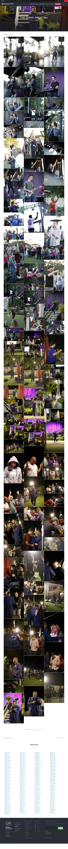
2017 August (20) (52, 782)
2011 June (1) (37, 800)
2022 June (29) (22, 765)
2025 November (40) (38, 756)
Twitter (37, 825)
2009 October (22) (7, 805)
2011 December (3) (38, 801)
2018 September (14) (8, 780)
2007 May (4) (52, 808)
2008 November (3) (38, 807)
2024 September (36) (8, 760)
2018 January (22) (7, 778)
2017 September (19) (8, 783)
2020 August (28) (52, 772)
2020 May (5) (7, 772)
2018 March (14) (37, 778)
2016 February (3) (22, 784)
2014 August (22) (22, 792)
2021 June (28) (22, 769)
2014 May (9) (37, 791)
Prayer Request (28, 823)
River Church (18, 822)
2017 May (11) (7, 782)
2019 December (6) (53, 777)
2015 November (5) (23, 790)
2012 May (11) (7, 798)
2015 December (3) (38, 790)
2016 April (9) (52, 784)
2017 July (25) (37, 782)
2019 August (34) (52, 775)
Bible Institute (18, 824)
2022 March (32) (37, 764)
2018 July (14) (37, 779)
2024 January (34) (7, 757)
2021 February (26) (23, 768)
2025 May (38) (7, 755)
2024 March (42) (37, 757)
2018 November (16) (38, 780)
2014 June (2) (52, 791)
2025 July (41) (37, 755)
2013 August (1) (52, 795)
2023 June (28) (22, 762)
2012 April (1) (52, 797)
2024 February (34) (23, 757)
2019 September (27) (8, 777)
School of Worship (17, 826)
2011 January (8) (37, 799)
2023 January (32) (7, 761)
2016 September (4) (8, 787)
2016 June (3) (22, 786)
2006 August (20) (7, 812)
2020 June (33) (22, 772)
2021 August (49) (52, 769)
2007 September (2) (53, 809)
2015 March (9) (22, 788)
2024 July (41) (37, 759)
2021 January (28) (7, 768)
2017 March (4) (37, 781)
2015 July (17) (22, 789)
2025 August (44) (52, 755)
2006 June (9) (37, 811)
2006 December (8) (8, 814)
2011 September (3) (8, 801)
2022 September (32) (8, 766)
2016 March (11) (37, 784)
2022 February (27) (23, 764)
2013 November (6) (38, 796)
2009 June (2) (52, 803)
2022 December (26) (53, 766)
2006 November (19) (53, 812)
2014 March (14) (22, 791)
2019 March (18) (37, 774)
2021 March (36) (37, 768)
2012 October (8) (52, 798)
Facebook (38, 823)
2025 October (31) (23, 756)
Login (46, 831)
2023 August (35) (52, 762)
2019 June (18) (22, 775)
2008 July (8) (52, 806)
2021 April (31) (52, 768)
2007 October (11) (7, 810)
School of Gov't (18, 828)
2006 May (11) (22, 811)
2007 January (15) (53, 807)
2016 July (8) (37, 786)
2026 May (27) (7, 753)
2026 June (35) (22, 753)
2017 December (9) (53, 783)
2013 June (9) (22, 795)
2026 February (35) (23, 752)
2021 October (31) (23, 770)
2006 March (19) (52, 810)
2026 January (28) (7, 752)
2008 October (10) (23, 807)
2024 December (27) (53, 760)
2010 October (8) (37, 802)
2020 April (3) (52, 771)
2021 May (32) (7, 769)
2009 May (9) (37, 803)
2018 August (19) (52, 779)
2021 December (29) (53, 770)
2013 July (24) (37, 795)
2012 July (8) (22, 798)
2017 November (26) (38, 783)
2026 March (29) (37, 752)
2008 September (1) (8, 807)
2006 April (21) (7, 811)
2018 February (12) (23, 778)
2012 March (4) (37, 797)
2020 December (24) (53, 773)
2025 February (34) (23, 754)
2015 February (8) (7, 788)
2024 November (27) (38, 760)
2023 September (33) (8, 763)
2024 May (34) (7, 759)
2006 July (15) (52, 811)
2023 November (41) (38, 763)
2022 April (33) (52, 764)
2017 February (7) (22, 781)
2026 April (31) (52, 752)
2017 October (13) (23, 783)
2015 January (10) (53, 787)
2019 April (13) (52, 774)
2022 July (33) (37, 765)
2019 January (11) (7, 774)
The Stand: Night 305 (60, 737)
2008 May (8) (22, 806)
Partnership (27, 832)
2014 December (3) (8, 793)
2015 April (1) (37, 788)
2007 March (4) (22, 808)
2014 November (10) (53, 792)
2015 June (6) (7, 789)
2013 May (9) (7, 795)
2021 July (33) (37, 769)
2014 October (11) (38, 792)
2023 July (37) (37, 762)
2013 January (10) (22, 793)
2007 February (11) (8, 808)
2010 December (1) (53, 802)
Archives (26, 836)
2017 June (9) (22, 782)
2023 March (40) (37, 761)
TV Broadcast (27, 834)
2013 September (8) (8, 796)
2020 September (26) (8, 773)
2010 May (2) (52, 801)
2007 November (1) (23, 810)
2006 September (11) (23, 812)
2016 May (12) (7, 786)
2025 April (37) (52, 754)
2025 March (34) (37, 754)
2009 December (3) (38, 805)
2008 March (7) (7, 806)
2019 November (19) (38, 777)
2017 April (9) (52, 781)
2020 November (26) (38, 773)
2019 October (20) (23, 777)
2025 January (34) (7, 754)
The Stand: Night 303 (7, 737)
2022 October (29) (23, 766)
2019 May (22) (7, 775)
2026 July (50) (37, 753)
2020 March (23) (37, 771)
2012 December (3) (23, 799)
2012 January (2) (7, 797)
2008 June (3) (37, 806)
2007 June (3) (7, 809)
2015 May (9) (52, 788)
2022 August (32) (52, 765)
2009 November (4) (23, 805)
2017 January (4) (7, 781)
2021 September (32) (8, 770)
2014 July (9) (6, 792)
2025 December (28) (53, 756)
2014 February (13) (8, 791)
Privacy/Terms (7, 834)
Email (10, 836)
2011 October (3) (22, 801)
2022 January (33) (7, 764)
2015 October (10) (7, 790)
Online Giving (27, 828)
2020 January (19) (7, 771)
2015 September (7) (53, 789)
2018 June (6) (22, 779)
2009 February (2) (22, 803)
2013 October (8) (22, 796)
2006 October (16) (38, 812)
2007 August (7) (37, 809)
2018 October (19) (23, 780)
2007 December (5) (38, 810)
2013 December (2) (53, 796)
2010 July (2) (6, 802)
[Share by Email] (42, 730)
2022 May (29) (7, 765)
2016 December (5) (38, 787)
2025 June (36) (22, 755)
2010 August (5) (22, 802)
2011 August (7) (52, 800)
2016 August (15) (52, 786)
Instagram (38, 827)
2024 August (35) (52, 759)
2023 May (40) (7, 762)
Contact (26, 830)
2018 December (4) (53, 780)
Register (46, 830)
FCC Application (8, 835)
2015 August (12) (37, 789)
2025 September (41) (8, 756)
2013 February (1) (37, 793)
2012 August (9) (37, 798)
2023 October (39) (23, 763)
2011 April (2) (7, 800)
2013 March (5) (52, 793)
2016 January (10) (7, 784)
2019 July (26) (37, 775)
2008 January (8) (52, 805)
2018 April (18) (52, 778)
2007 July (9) (22, 809)
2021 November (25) (38, 770)
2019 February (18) (23, 774)
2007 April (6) (37, 808)
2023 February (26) (23, 761)
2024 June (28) (22, 759)
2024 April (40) (52, 757)
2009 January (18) (7, 803)
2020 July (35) (37, 772)
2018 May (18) (7, 779)
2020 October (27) (23, 773)
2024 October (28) (23, 760)
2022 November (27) (38, 766)
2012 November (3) (8, 799)
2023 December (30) (53, 763)
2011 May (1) (22, 800)
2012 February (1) (22, 797)
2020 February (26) (23, 771)
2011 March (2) (52, 799)
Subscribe (60, 828)
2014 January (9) (52, 790)
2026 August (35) (52, 753)
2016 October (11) (23, 787)
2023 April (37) (52, 761)
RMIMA (16, 831)
